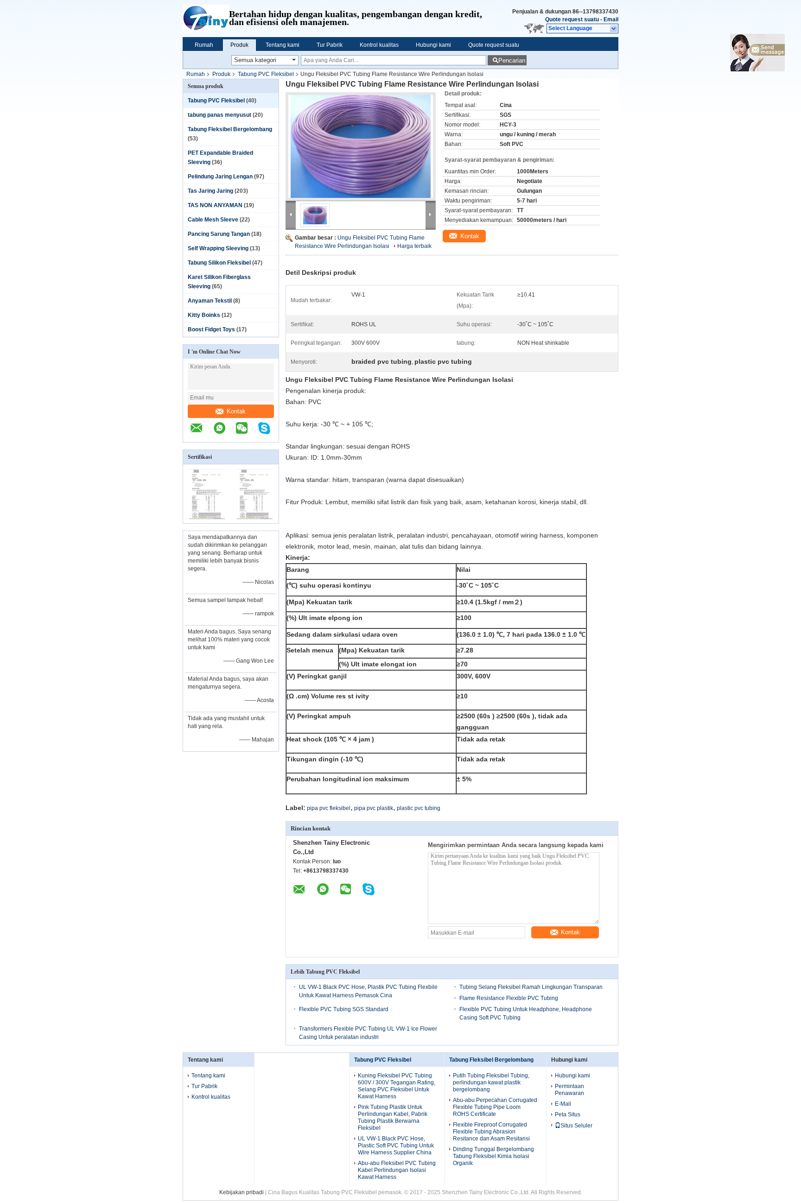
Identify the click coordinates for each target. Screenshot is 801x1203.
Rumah (204, 45)
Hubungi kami (433, 45)
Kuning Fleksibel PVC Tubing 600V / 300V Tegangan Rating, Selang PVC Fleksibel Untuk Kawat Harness (396, 1086)
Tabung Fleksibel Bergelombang (230, 129)
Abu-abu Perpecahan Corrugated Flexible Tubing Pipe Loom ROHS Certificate (495, 1107)
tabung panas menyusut (219, 115)
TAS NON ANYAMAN (215, 205)
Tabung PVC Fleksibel (266, 74)
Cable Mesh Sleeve (213, 219)
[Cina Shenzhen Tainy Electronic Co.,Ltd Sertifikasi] (207, 517)
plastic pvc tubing (418, 808)
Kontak (236, 411)
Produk (239, 45)
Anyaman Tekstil (210, 301)
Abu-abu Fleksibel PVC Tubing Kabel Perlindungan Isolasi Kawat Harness (397, 1170)
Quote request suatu (572, 19)
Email (611, 19)
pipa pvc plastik (373, 808)
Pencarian (511, 60)
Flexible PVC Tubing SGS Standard (343, 1009)
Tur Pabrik (330, 45)
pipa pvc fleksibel (328, 808)
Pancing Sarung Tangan (219, 234)
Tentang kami (282, 45)
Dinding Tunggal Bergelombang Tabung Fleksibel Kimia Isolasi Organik (493, 1156)
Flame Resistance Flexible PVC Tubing (508, 998)
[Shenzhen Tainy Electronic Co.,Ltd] (206, 18)
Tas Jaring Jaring (210, 191)
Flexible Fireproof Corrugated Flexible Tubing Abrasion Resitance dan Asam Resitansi (491, 1131)
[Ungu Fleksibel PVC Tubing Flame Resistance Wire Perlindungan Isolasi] (360, 146)
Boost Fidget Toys (211, 329)
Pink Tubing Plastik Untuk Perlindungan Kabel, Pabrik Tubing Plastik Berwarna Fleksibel (392, 1117)
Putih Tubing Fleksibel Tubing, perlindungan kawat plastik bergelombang (491, 1082)
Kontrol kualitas (379, 45)
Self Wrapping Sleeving (218, 248)
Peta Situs (567, 1114)
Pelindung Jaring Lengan (220, 176)
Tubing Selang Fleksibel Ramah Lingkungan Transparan (531, 987)
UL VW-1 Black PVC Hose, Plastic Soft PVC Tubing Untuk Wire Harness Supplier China (396, 1145)
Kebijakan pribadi (241, 1192)
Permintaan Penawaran (569, 1089)
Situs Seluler (576, 1125)
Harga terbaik (414, 246)
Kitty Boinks (204, 315)
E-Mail (563, 1104)
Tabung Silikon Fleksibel (219, 263)
